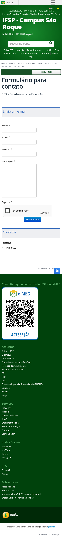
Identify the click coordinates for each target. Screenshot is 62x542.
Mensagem (8, 161)
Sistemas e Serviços (28, 53)
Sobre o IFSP (8, 351)
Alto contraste (46, 11)
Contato (45, 53)
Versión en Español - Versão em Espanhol (21, 494)
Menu (48, 72)
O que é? (6, 470)
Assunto (7, 149)
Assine (5, 474)
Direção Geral (8, 358)
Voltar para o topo (50, 268)
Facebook (6, 446)
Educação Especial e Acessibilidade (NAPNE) (22, 384)
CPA (4, 380)
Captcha (7, 202)
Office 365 (8, 50)
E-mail (6, 137)
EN (52, 8)
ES (60, 8)
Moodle (20, 50)
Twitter (5, 454)
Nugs (4, 395)
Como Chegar (8, 433)
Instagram (6, 457)
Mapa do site (30, 11)
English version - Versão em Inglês (18, 497)
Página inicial (7, 63)
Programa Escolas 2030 (12, 369)
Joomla (51, 526)
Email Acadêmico (35, 50)
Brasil (10, 2)
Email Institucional (10, 422)
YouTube (6, 450)
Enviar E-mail (32, 219)
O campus (6, 354)
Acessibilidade (15, 11)
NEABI (5, 391)
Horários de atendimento (14, 366)
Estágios (6, 388)
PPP (4, 377)
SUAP (49, 50)
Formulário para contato (38, 63)
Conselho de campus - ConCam (16, 362)
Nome (6, 125)
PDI (3, 373)
